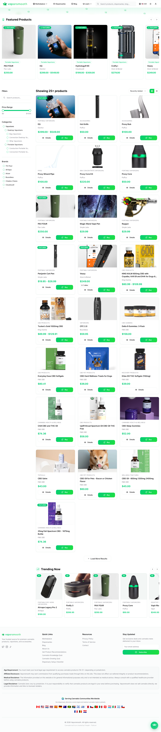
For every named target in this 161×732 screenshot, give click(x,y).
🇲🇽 (100, 707)
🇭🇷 (85, 711)
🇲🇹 (87, 707)
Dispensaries (61, 4)
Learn (87, 4)
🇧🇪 (80, 711)
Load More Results (99, 558)
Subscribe (143, 652)
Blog (75, 4)
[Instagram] (7, 647)
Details (48, 138)
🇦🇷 (118, 707)
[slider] (3, 110)
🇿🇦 (74, 707)
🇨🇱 (123, 707)
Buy (66, 138)
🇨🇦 (38, 707)
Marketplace (40, 4)
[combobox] (138, 91)
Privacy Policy (87, 639)
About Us (45, 649)
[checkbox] (4, 126)
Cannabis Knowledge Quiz (52, 655)
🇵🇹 (96, 707)
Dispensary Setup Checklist (52, 662)
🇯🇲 (69, 707)
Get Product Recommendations (54, 652)
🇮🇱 (78, 707)
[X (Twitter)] (3, 647)
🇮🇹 (114, 707)
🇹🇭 (51, 707)
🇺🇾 (83, 707)
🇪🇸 (56, 707)
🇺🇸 (42, 707)
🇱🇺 (109, 707)
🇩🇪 (60, 707)
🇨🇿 (91, 707)
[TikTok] (10, 647)
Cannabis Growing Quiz (51, 659)
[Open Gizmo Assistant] (154, 725)
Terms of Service (88, 642)
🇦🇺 (65, 707)
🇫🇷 (76, 711)
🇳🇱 (47, 707)
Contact (85, 645)
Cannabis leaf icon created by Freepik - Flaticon (80, 725)
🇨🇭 (105, 707)
